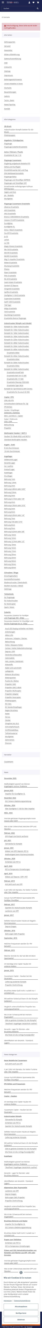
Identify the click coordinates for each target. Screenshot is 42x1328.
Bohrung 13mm (10, 545)
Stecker (8, 720)
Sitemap (7, 71)
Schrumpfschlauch (12, 727)
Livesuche (8, 67)
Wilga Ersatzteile (10, 308)
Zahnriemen (9, 740)
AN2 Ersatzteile (10, 213)
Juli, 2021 (7, 840)
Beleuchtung (9, 425)
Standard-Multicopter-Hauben (15, 440)
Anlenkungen (10, 632)
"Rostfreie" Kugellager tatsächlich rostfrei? (21, 1023)
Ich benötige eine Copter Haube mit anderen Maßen (17, 965)
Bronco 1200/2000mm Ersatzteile (16, 217)
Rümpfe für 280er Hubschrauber (16, 343)
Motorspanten (10, 678)
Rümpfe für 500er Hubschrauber (16, 362)
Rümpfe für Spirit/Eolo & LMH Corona (18, 389)
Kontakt (7, 109)
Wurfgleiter (8, 199)
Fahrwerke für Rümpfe (13, 844)
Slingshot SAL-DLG (12, 723)
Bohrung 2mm (9, 486)
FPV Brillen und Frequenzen (14, 1084)
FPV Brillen (8, 407)
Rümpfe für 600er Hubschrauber (16, 369)
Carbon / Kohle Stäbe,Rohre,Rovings (18, 648)
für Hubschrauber (11, 601)
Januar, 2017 (9, 915)
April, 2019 (8, 873)
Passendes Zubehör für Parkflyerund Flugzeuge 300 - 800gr (16, 616)
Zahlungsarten (9, 42)
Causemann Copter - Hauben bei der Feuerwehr (18, 977)
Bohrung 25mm (10, 558)
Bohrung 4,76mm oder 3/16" (14, 505)
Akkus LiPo (9, 635)
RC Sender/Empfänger (13, 707)
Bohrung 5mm (9, 509)
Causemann (8, 762)
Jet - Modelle (9, 195)
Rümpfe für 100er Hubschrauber (16, 326)
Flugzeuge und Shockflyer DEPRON (17, 180)
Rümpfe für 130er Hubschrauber (16, 330)
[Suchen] (37, 8)
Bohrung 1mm (9, 479)
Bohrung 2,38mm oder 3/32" (14, 489)
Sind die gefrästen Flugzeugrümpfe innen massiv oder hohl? (20, 819)
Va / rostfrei (8, 466)
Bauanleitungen (10, 92)
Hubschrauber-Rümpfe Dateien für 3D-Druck (19, 131)
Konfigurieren (21, 1313)
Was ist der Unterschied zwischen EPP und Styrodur (20, 827)
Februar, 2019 (9, 881)
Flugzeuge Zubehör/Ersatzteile (15, 147)
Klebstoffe (9, 664)
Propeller (7, 428)
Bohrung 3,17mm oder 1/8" (14, 499)
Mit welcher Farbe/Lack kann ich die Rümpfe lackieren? (21, 1000)
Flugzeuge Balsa (10, 177)
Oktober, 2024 (9, 805)
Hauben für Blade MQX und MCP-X (17, 436)
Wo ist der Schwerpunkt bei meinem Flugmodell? (18, 1016)
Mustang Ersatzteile (11, 266)
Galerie (7, 96)
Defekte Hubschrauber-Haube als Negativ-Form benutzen (20, 922)
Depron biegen (10, 926)
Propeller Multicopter (13, 691)
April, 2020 (8, 866)
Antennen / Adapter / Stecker (16, 638)
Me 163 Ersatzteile (11, 249)
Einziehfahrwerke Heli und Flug (16, 170)
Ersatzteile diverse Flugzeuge (15, 318)
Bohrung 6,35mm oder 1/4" (14, 515)
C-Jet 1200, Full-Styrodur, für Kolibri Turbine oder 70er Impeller (20, 891)
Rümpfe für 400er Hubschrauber (16, 349)
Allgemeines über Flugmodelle (15, 1188)
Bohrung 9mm (9, 528)
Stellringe (7, 589)
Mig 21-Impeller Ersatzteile (14, 259)
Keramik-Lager (9, 463)
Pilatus (6, 269)
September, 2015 (10, 938)
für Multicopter (10, 604)
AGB (5, 63)
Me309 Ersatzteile (11, 256)
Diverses (8, 743)
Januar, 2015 (9, 970)
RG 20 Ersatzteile (10, 279)
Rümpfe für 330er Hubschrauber (16, 346)
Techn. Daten (9, 100)
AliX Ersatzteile (9, 210)
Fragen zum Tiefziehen (12, 1240)
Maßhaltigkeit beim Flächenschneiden (19, 854)
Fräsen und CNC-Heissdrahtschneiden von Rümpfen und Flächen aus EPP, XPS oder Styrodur (20, 1252)
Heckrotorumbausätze (13, 655)
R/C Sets (8, 704)
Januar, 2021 (9, 848)
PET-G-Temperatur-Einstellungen (17, 869)
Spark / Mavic (9, 607)
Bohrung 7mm (9, 518)
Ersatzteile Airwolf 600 (15, 372)
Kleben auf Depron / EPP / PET (16, 877)
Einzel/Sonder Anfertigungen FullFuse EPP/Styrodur (18, 187)
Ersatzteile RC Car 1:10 (12, 155)
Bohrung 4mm (9, 502)
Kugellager (8, 1156)
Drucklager (8, 476)
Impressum (8, 1301)
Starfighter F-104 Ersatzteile (14, 295)
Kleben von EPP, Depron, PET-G (16, 851)
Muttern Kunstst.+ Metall (13, 586)
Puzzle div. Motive (12, 681)
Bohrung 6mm (9, 512)
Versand (7, 46)
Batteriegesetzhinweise (13, 79)
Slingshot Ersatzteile (11, 289)
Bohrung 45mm (10, 567)
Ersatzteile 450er (13, 359)
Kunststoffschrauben (12, 579)
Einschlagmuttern (11, 576)
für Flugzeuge (9, 597)
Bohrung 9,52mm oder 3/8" (14, 531)
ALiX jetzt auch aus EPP (13, 884)
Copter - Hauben (10, 1096)
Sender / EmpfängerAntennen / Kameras (12, 411)
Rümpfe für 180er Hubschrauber (16, 336)
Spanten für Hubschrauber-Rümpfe (18, 908)
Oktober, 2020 (9, 859)
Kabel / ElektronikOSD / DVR (10, 420)
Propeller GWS (10, 684)
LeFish (6, 240)
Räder (7, 714)
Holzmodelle (9, 658)
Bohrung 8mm (9, 525)
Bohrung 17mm (10, 551)
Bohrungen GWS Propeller (15, 934)
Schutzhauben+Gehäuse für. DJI (16, 404)
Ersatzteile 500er (13, 366)
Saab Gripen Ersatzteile (13, 282)
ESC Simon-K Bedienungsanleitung (18, 801)
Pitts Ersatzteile (10, 276)
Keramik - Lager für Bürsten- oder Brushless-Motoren (17, 1030)
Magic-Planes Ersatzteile (13, 246)
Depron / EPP (10, 651)
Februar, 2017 (9, 904)
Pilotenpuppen (9, 135)
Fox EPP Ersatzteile (11, 233)
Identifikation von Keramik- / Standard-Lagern (18, 1041)
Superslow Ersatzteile (12, 299)
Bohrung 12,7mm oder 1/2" (14, 541)
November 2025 (10, 778)
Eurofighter (8, 223)
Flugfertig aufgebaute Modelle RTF (17, 163)
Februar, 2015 (9, 950)
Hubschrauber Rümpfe (13, 1116)
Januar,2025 (8, 790)
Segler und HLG (10, 192)
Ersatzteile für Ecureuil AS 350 (18, 392)
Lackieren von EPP (12, 911)
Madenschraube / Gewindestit (15, 582)
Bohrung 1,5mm (10, 482)
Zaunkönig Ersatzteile (12, 315)
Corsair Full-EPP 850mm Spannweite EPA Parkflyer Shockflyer (19, 899)
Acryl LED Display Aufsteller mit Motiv (19, 629)
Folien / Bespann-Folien (14, 645)
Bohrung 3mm (9, 495)
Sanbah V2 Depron (11, 285)
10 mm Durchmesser (12, 451)
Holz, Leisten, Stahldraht (14, 661)
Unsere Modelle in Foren (13, 84)
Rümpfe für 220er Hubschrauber (16, 340)
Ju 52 (6, 236)
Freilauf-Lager (9, 469)
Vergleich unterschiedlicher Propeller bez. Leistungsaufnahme (20, 1008)
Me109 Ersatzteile (11, 253)
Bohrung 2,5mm (10, 492)
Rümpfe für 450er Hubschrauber (16, 356)
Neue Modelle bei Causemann (15, 1060)
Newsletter (8, 50)
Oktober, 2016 (9, 931)
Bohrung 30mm (10, 561)
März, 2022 (8, 813)
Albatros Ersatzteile (11, 207)
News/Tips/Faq (9, 104)
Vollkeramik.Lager (10, 459)
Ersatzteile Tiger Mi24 (15, 385)
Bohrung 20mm (10, 554)
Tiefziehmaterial (11, 733)
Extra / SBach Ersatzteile (13, 230)
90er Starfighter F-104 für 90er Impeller (20, 809)
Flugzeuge (8, 143)
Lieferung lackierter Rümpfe (15, 982)
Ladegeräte (9, 671)
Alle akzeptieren (21, 1306)
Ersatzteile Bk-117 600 (15, 379)
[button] (29, 2)
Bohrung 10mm (10, 535)
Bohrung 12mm (10, 538)
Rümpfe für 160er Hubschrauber (16, 333)
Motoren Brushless (12, 674)
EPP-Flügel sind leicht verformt (16, 836)
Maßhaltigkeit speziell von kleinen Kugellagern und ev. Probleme (17, 785)
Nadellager (8, 473)
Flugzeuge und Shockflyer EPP (15, 183)
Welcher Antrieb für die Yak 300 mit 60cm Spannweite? (20, 957)
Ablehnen (21, 1320)
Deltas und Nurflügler (12, 167)
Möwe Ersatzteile (10, 263)
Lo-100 (6, 243)
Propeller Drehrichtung (14, 985)
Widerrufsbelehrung (12, 54)
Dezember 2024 (10, 798)
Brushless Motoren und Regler (15, 1221)
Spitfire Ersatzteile (11, 292)
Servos (7, 717)
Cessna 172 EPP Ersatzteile (14, 220)
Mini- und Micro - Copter (13, 416)
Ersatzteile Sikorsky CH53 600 (18, 382)
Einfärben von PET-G (12, 862)
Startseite (7, 88)
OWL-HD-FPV (9, 400)
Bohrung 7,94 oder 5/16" (13, 522)
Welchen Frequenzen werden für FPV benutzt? (18, 945)
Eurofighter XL (9, 227)
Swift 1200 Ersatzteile (12, 302)
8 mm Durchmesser (11, 448)
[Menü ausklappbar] (3, 1)
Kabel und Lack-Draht (13, 668)
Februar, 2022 (9, 833)
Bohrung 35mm (10, 564)
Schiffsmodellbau (11, 730)
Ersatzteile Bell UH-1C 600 (16, 376)
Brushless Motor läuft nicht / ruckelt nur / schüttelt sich (20, 992)
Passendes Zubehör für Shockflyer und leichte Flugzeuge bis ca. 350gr (18, 622)
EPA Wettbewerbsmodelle (14, 173)
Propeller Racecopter (13, 697)
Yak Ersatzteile (9, 312)
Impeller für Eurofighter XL (15, 794)
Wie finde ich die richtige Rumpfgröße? (19, 1035)
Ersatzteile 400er (13, 353)
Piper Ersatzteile (10, 272)
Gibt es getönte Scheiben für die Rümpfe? (21, 1020)
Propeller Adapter (11, 694)
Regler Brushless (11, 710)
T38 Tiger (7, 305)
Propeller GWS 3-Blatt (13, 687)
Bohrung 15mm (10, 548)
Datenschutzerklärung (22, 1301)
